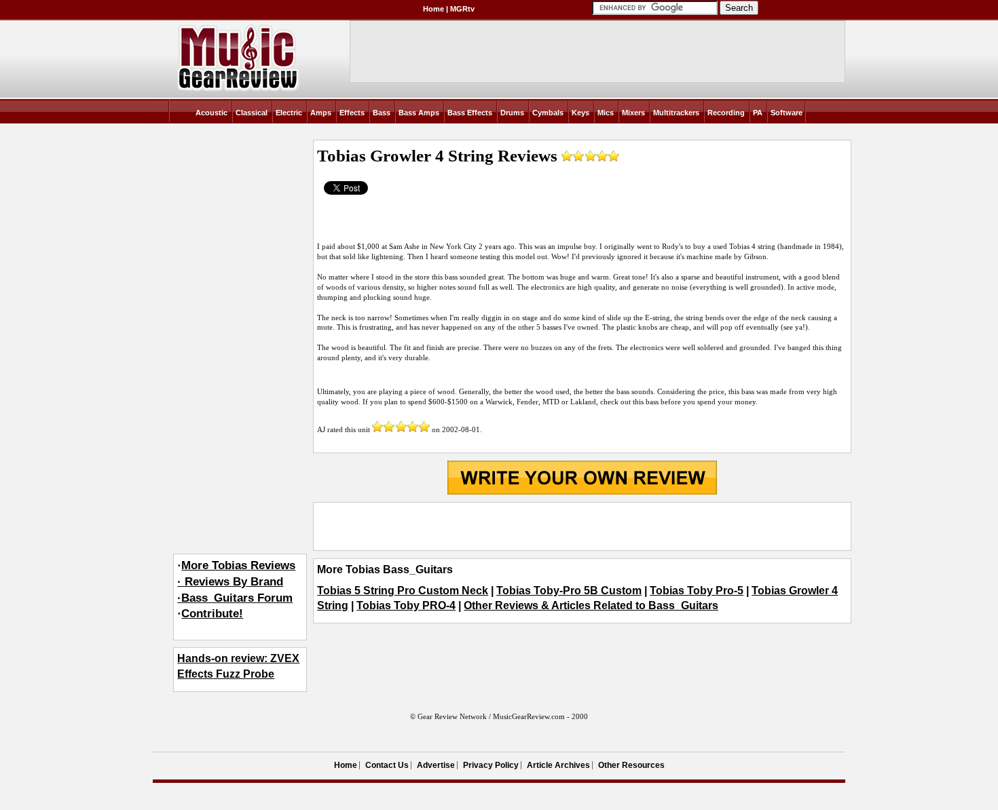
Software (786, 113)
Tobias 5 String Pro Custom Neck (402, 590)
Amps (320, 113)
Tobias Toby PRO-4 (406, 605)
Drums (512, 113)
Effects (352, 113)
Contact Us (387, 765)
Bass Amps (419, 113)
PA (757, 113)
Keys (580, 113)
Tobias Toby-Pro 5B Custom (569, 590)
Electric (289, 113)
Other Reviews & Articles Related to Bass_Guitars (591, 605)
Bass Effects (469, 113)
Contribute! (212, 613)
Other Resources (631, 765)
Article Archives (558, 765)
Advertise (436, 765)
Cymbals (547, 113)
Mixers (633, 113)
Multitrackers (676, 113)
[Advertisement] (582, 526)
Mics (605, 113)
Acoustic (211, 113)
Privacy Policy (491, 765)
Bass (381, 113)
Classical (251, 113)
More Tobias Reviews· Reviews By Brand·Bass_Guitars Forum (236, 581)
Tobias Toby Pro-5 (696, 590)
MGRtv (462, 9)
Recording (726, 113)
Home (433, 9)
